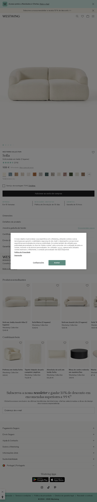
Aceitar (57, 263)
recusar (60, 247)
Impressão (18, 255)
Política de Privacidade (22, 252)
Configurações (38, 263)
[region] (48, 251)
